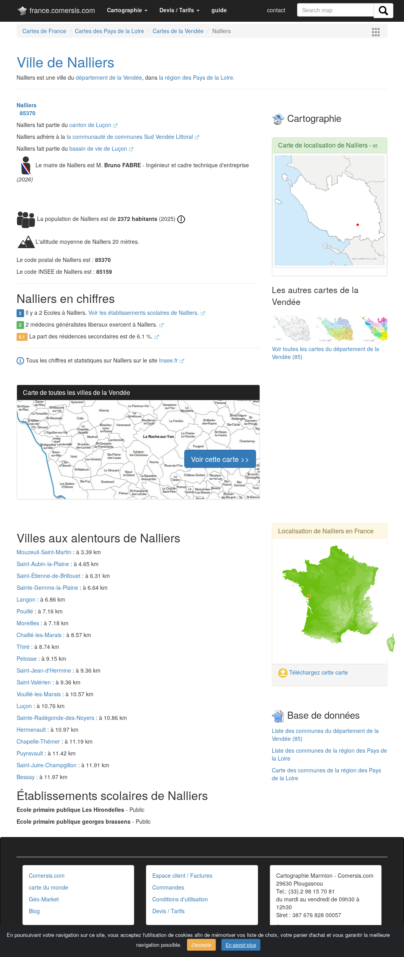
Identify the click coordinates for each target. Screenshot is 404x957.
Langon (27, 599)
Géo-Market (44, 899)
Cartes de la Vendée (178, 31)
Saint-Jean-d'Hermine (45, 670)
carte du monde (48, 887)
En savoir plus (241, 944)
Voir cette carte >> (220, 459)
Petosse (27, 658)
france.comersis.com (61, 10)
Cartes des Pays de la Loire (109, 31)
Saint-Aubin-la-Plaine (44, 564)
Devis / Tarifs (168, 911)
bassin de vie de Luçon (99, 148)
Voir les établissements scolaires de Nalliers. (144, 312)
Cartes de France (44, 31)
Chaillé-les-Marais (40, 635)
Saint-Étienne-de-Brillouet (49, 575)
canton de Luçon (91, 125)
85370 (26, 113)
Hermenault (32, 729)
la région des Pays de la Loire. (197, 77)
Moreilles (29, 623)
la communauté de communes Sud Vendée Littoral (131, 136)
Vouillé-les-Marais (39, 694)
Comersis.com (47, 875)
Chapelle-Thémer (39, 741)
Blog (34, 911)
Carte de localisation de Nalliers (323, 145)
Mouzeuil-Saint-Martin (45, 552)
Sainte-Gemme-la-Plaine (48, 587)
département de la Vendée (109, 77)
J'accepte (201, 944)
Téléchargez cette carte (318, 672)
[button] (127, 10)
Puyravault (31, 753)
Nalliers (27, 105)
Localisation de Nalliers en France (326, 530)
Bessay (26, 777)
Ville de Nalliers (65, 61)
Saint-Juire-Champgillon (47, 765)
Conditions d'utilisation (180, 899)
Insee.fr (169, 360)
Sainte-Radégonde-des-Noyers (56, 717)
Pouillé (26, 611)
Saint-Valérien (34, 682)
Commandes (168, 887)
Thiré (24, 646)
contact (276, 10)
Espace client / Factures (182, 875)
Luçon (25, 706)
